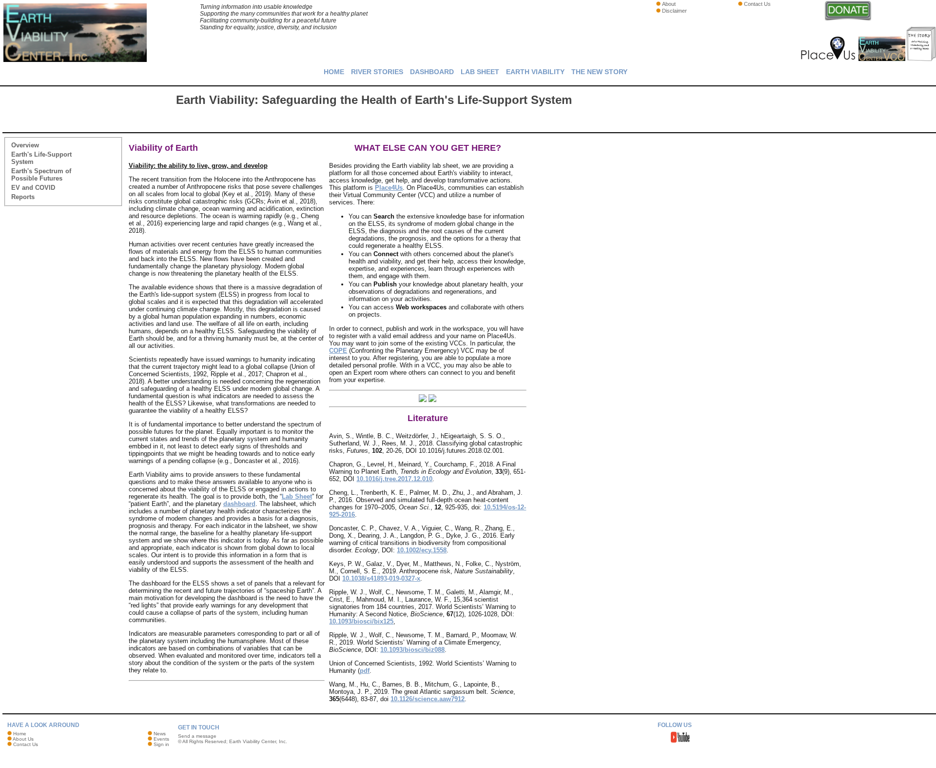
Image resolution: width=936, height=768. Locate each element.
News (160, 733)
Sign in (161, 744)
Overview (25, 145)
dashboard (239, 503)
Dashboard (432, 72)
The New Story (599, 72)
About (669, 4)
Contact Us (757, 4)
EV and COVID (33, 187)
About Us (23, 739)
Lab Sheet (480, 72)
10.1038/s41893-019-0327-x (381, 578)
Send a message (197, 736)
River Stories (377, 72)
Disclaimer (674, 11)
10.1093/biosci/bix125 (361, 621)
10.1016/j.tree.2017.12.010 (394, 479)
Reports (23, 197)
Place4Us (389, 187)
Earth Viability (535, 72)
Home (334, 72)
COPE (338, 350)
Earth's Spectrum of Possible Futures (41, 174)
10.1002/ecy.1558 (422, 550)
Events (161, 739)
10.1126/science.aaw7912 (427, 699)
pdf (365, 670)
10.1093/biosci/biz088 (412, 649)
